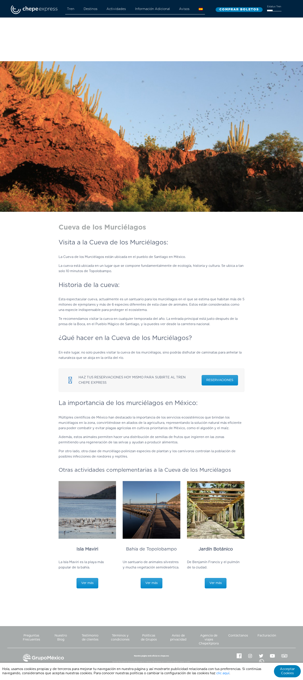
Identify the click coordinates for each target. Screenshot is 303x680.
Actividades (116, 9)
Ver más (87, 583)
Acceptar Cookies (287, 671)
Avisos (184, 9)
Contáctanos (238, 635)
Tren (70, 9)
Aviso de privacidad (178, 637)
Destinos (90, 9)
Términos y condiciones (120, 637)
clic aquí (222, 673)
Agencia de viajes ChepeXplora (209, 639)
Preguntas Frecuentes (31, 637)
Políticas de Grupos (149, 637)
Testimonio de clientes (90, 637)
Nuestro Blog (61, 637)
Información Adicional (152, 9)
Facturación (267, 635)
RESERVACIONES (219, 380)
